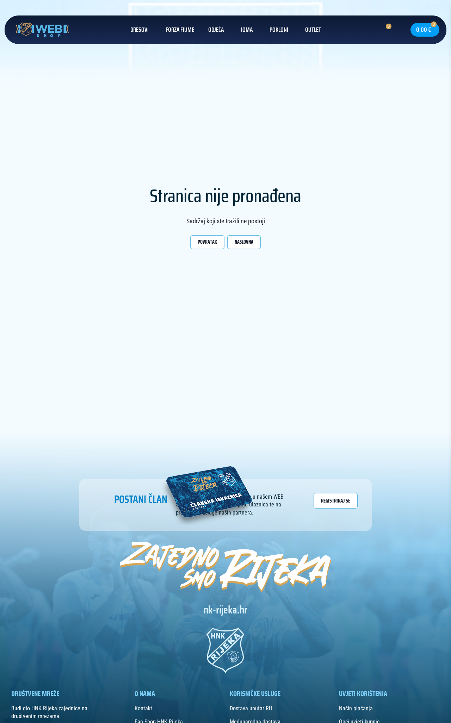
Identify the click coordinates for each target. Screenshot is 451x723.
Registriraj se (335, 501)
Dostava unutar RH (251, 708)
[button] (397, 29)
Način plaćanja (356, 708)
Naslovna (244, 242)
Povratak (207, 242)
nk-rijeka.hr (225, 610)
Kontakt (143, 708)
